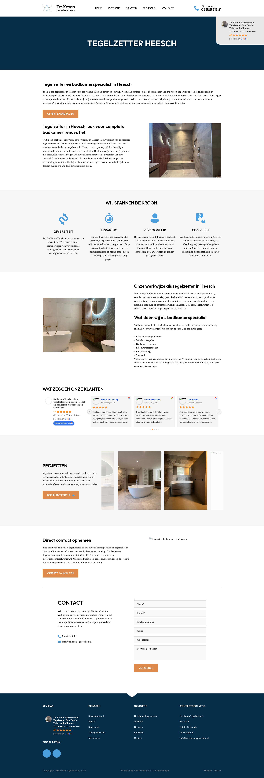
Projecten (138, 732)
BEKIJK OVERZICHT (59, 495)
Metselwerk (94, 738)
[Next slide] (206, 513)
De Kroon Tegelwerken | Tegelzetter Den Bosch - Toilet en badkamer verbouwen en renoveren (242, 26)
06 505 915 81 (211, 8)
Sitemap (208, 770)
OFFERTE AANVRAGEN (60, 113)
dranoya (148, 399)
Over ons (138, 721)
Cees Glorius (193, 399)
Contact (138, 738)
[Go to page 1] (152, 429)
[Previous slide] (119, 513)
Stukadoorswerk (96, 716)
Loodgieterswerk (96, 732)
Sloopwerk (93, 727)
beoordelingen (160, 770)
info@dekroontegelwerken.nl (57, 558)
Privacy (217, 770)
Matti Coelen (107, 399)
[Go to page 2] (154, 429)
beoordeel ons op (62, 423)
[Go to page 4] (158, 429)
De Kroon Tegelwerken (145, 716)
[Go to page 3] (156, 429)
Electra (91, 721)
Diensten (138, 727)
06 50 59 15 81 (83, 555)
